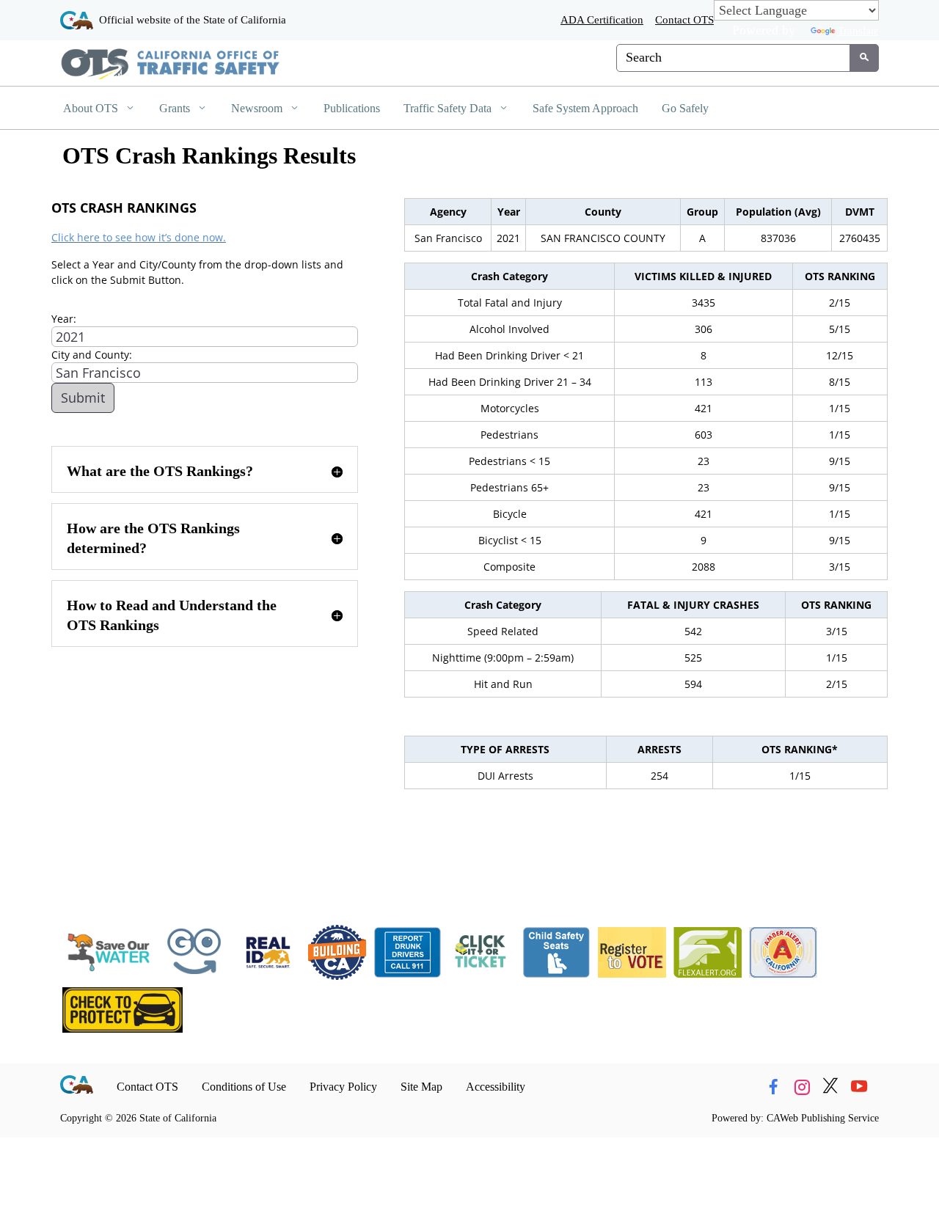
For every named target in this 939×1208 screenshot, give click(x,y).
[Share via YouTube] (859, 1087)
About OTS (92, 108)
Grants (176, 108)
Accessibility (495, 1086)
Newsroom (258, 108)
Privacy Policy (343, 1086)
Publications (352, 108)
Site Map (421, 1086)
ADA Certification (601, 19)
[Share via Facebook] (773, 1087)
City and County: (91, 355)
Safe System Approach (585, 108)
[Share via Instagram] (802, 1087)
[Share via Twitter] (830, 1087)
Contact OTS (684, 19)
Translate (858, 30)
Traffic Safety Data (448, 108)
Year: (63, 319)
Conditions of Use (244, 1086)
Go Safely (685, 108)
